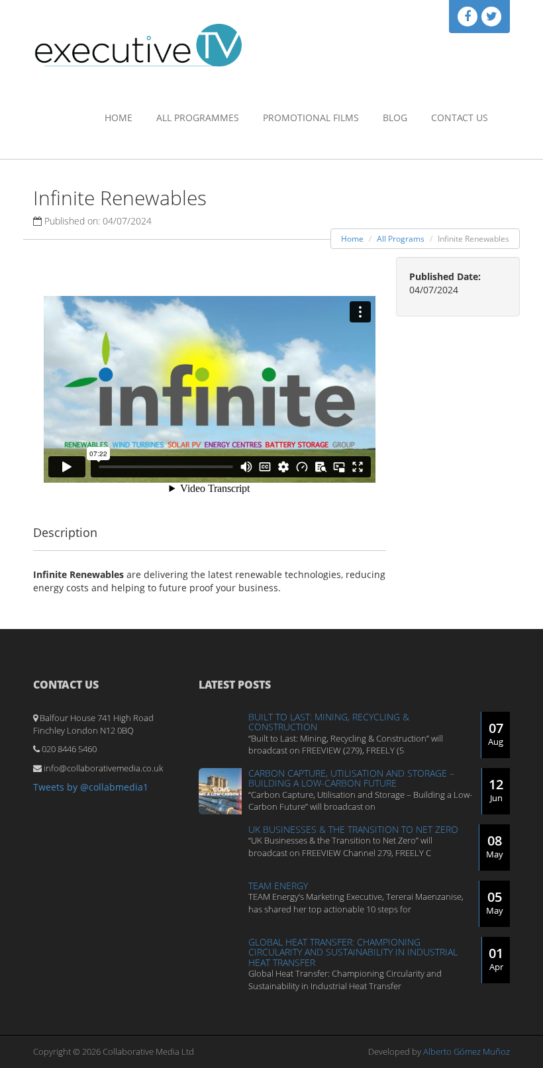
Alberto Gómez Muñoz (466, 1051)
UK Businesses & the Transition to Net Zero (353, 829)
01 (496, 958)
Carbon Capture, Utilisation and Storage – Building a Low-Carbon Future (351, 778)
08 (494, 846)
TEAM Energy (278, 885)
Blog (395, 117)
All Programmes (197, 117)
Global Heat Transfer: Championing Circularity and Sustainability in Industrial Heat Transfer (353, 952)
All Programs (400, 238)
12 (496, 789)
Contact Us (459, 117)
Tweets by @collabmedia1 (90, 787)
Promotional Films (311, 117)
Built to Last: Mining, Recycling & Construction (328, 721)
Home (118, 117)
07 (495, 733)
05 (494, 902)
